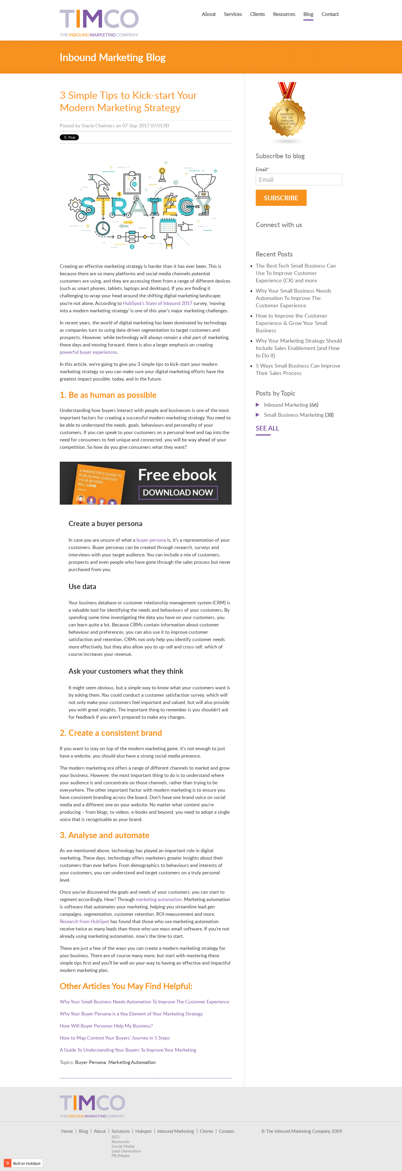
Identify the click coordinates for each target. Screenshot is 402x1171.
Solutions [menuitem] (120, 1131)
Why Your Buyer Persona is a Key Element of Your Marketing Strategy (131, 1013)
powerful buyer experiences (88, 352)
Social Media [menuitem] (123, 1146)
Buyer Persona (90, 1062)
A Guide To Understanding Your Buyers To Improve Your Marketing (128, 1050)
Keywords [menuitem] (120, 1141)
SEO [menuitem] (115, 1137)
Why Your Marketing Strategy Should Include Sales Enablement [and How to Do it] (299, 348)
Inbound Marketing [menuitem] (175, 1131)
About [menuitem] (209, 14)
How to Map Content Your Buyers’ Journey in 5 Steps (115, 1038)
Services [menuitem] (233, 14)
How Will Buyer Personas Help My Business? (106, 1025)
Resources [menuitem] (284, 14)
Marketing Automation (132, 1062)
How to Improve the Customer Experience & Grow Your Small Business (292, 323)
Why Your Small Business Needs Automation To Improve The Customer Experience (144, 1001)
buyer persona (151, 540)
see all (267, 428)
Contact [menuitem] (330, 14)
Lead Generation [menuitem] (126, 1151)
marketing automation (159, 899)
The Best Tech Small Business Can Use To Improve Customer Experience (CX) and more (296, 273)
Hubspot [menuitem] (143, 1131)
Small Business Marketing (299, 414)
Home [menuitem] (67, 1131)
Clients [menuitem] (257, 14)
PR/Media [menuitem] (120, 1155)
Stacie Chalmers (98, 125)
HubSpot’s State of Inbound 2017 (157, 303)
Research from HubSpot (84, 921)
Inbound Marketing (291, 404)
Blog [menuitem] (308, 14)
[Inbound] (287, 142)
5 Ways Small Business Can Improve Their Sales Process (298, 369)
